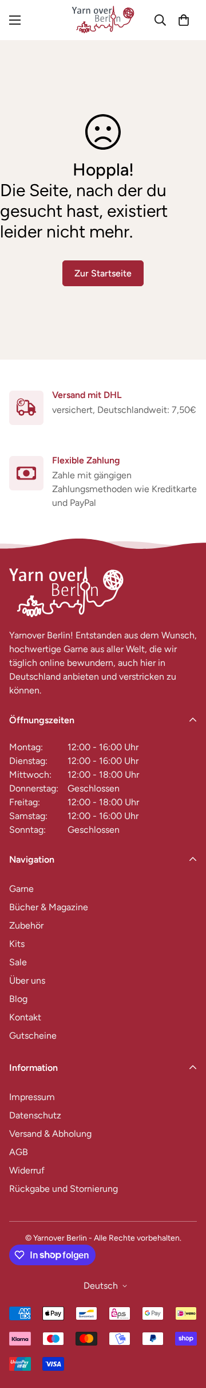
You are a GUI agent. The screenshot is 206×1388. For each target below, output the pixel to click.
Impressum (32, 1096)
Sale (18, 962)
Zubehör (26, 925)
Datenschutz (35, 1115)
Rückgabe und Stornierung (63, 1188)
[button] (184, 20)
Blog (18, 998)
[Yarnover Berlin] (103, 20)
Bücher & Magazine (48, 907)
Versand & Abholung (50, 1133)
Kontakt (25, 1017)
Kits (17, 943)
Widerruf (27, 1170)
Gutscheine (33, 1035)
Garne (21, 888)
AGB (18, 1152)
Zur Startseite (103, 273)
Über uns (27, 980)
